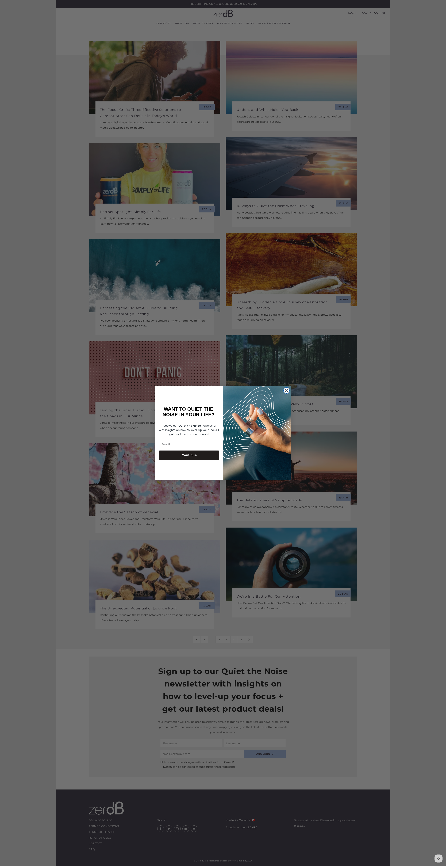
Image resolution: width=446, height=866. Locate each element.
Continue (189, 455)
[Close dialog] (286, 390)
